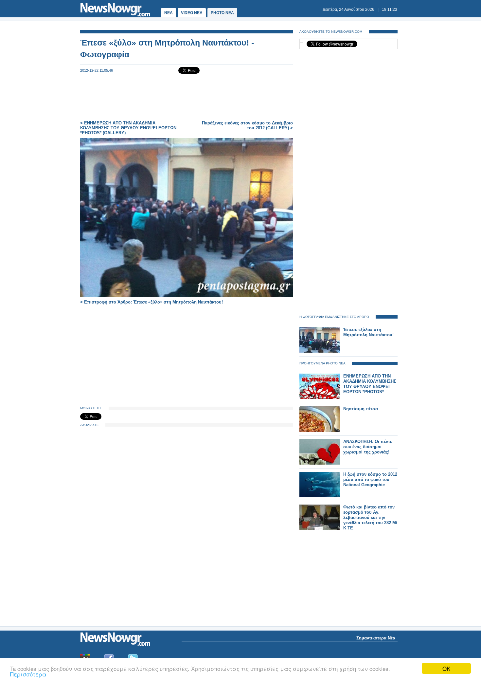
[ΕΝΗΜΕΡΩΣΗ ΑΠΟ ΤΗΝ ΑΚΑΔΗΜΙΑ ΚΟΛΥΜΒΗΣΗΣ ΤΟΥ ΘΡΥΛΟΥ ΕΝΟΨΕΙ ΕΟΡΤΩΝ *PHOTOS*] (319, 397)
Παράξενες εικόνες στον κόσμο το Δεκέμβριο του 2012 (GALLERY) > (247, 125)
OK (446, 668)
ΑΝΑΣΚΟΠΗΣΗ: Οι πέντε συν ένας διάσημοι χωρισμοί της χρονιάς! (367, 446)
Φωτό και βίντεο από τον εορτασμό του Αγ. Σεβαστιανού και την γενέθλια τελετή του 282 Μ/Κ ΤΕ (370, 517)
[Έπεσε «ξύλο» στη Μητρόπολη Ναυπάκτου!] (319, 351)
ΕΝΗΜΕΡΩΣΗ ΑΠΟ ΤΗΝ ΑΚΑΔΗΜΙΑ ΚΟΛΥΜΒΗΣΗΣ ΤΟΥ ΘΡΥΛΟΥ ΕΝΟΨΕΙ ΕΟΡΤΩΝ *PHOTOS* (369, 384)
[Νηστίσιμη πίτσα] (319, 430)
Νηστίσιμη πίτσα (360, 408)
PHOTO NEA (222, 12)
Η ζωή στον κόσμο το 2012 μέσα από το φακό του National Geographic (370, 479)
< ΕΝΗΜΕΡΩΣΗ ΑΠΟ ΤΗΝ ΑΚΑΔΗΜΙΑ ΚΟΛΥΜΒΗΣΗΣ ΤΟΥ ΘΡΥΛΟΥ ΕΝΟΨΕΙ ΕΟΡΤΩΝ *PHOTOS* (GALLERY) (128, 127)
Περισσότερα (28, 674)
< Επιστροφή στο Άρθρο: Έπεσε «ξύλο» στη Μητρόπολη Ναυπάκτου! (151, 302)
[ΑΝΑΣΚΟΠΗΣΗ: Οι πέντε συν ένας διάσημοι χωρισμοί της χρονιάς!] (319, 463)
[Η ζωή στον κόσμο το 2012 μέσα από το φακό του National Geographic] (319, 495)
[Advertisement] (186, 99)
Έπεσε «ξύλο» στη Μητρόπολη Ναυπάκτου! (368, 332)
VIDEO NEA (192, 12)
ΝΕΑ (168, 12)
